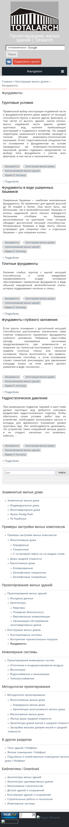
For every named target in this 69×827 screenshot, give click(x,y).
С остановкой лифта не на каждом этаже (39, 553)
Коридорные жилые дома (29, 704)
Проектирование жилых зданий (22, 171)
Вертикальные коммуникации (31, 616)
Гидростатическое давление (25, 398)
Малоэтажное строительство (25, 785)
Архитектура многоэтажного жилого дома (39, 709)
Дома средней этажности (26, 558)
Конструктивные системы (26, 634)
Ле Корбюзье (18, 518)
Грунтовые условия (17, 103)
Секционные (21, 549)
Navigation (34, 71)
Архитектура (18, 602)
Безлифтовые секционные (29, 572)
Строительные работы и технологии (30, 799)
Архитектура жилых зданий (24, 777)
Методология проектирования (26, 694)
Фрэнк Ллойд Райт (21, 514)
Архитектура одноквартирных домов (30, 781)
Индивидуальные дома (24, 505)
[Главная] (34, 29)
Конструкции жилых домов (31, 81)
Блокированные (23, 568)
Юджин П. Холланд (15, 175)
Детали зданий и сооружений (25, 790)
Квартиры (19, 607)
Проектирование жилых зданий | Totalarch (35, 38)
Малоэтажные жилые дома (27, 714)
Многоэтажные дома (23, 540)
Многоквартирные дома (25, 509)
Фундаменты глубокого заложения (30, 320)
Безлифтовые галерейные (29, 576)
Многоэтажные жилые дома (27, 699)
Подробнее (12, 181)
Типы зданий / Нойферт (22, 747)
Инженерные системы (21, 803)
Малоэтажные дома (22, 563)
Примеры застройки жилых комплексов (32, 535)
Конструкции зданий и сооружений (29, 794)
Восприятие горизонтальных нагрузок (34, 639)
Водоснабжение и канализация (29, 674)
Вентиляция (17, 669)
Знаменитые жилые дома (23, 500)
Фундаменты (12, 166)
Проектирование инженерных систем (30, 660)
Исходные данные (21, 598)
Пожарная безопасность (28, 612)
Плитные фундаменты (20, 264)
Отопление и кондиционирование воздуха (36, 665)
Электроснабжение (22, 678)
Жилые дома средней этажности (30, 718)
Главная (7, 81)
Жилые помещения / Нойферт (26, 752)
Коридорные (21, 544)
